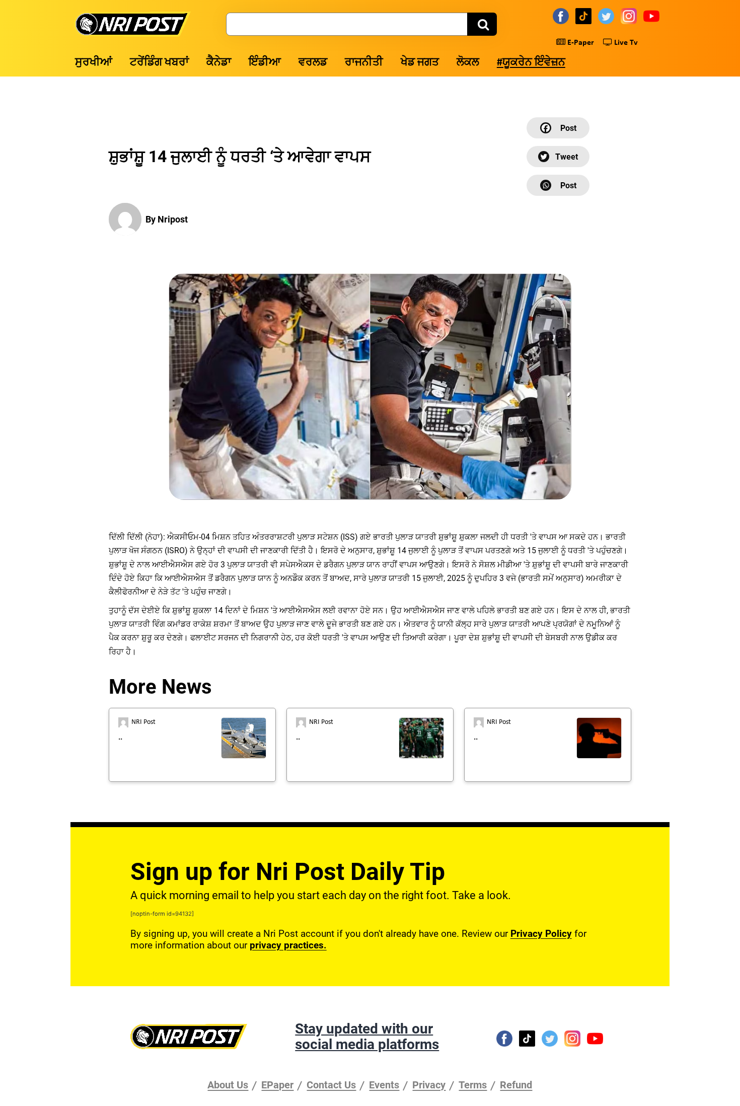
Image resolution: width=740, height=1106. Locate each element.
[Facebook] (562, 15)
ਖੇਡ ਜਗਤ (420, 62)
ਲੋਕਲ (468, 62)
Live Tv (625, 43)
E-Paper (579, 43)
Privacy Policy (541, 933)
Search (482, 24)
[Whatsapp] (558, 185)
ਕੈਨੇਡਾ (218, 62)
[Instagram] (630, 15)
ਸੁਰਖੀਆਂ (93, 62)
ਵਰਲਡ (313, 62)
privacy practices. (288, 945)
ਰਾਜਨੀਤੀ (364, 62)
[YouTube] (652, 15)
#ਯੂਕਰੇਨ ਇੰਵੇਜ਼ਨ (531, 62)
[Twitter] (607, 15)
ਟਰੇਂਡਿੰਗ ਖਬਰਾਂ (159, 62)
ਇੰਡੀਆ (265, 62)
